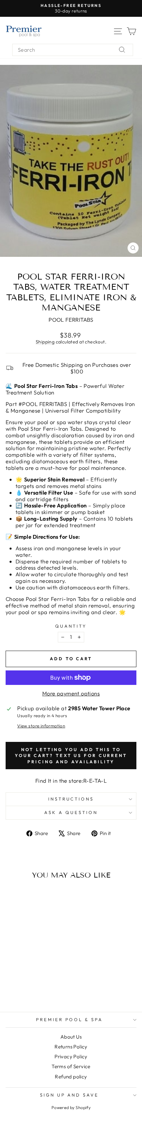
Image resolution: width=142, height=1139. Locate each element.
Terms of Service (71, 1066)
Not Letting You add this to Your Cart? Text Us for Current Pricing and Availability (71, 755)
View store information (41, 725)
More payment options (71, 693)
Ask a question (71, 812)
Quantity (71, 626)
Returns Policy (71, 1047)
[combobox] (72, 50)
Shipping (45, 342)
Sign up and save (69, 1095)
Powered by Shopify (71, 1107)
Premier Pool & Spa (69, 1019)
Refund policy (71, 1076)
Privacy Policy (71, 1056)
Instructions (71, 798)
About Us (71, 1037)
